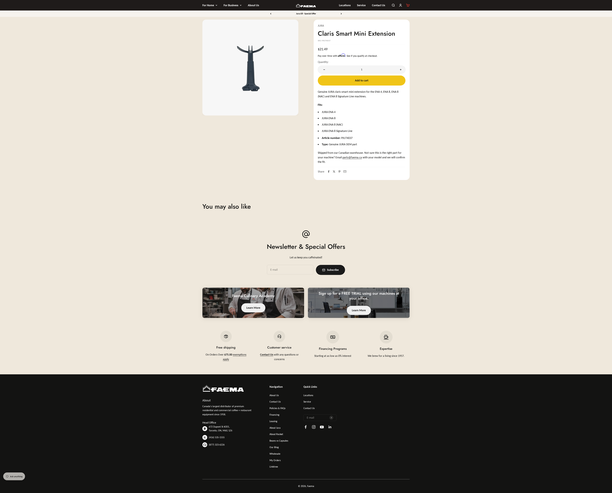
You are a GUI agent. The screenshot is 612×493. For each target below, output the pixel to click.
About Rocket (276, 434)
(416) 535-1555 (217, 437)
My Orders (275, 460)
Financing (274, 414)
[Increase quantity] (400, 69)
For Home (208, 5)
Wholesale (275, 453)
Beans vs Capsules (279, 440)
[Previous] (270, 14)
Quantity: (323, 62)
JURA (321, 25)
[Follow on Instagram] (314, 427)
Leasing (273, 421)
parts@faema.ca (352, 157)
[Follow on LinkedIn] (330, 427)
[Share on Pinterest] (339, 171)
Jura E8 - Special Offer (306, 13)
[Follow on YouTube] (322, 427)
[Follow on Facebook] (305, 427)
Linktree (274, 466)
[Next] (341, 14)
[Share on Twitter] (334, 171)
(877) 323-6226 (217, 444)
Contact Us (378, 5)
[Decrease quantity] (323, 69)
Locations (345, 5)
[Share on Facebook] (328, 171)
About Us (253, 5)
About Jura (275, 427)
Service (361, 5)
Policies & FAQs (277, 408)
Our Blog (274, 447)
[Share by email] (345, 171)
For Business (231, 5)
